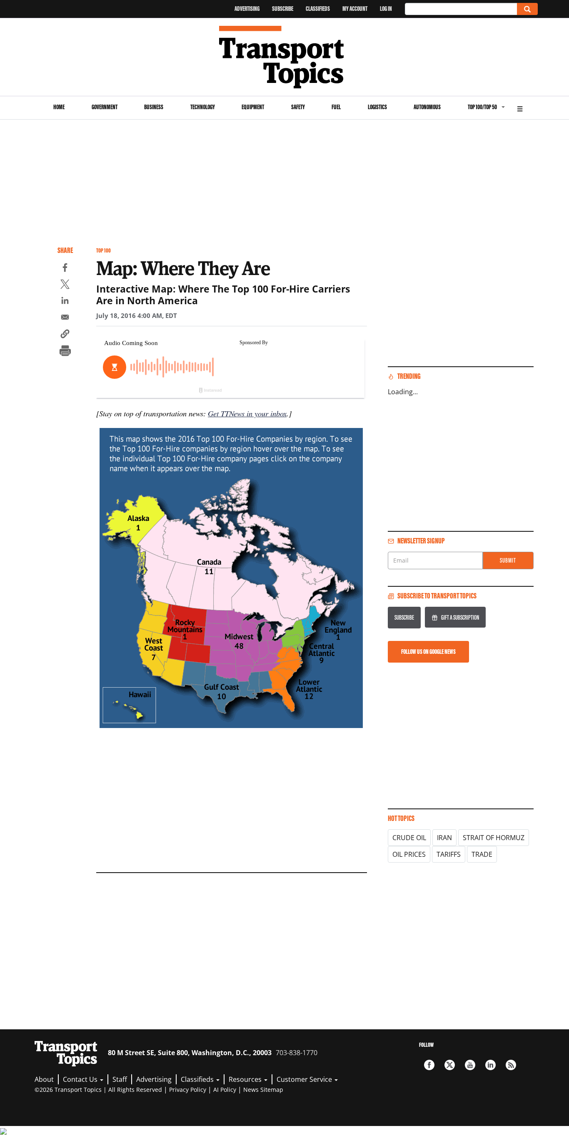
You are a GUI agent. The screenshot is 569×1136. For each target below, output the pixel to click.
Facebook (429, 1065)
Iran (444, 837)
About (44, 1079)
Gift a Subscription (460, 617)
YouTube (470, 1065)
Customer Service (305, 1079)
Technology (202, 107)
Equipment (253, 107)
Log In (386, 9)
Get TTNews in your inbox (247, 413)
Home (59, 107)
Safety (298, 107)
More (520, 107)
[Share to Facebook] (65, 268)
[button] (65, 335)
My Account (354, 9)
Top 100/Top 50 (482, 107)
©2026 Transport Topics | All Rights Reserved (98, 1089)
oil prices (409, 854)
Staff (119, 1079)
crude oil (409, 837)
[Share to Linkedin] (65, 301)
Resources (246, 1079)
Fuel (336, 107)
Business (153, 107)
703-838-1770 (296, 1052)
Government (104, 107)
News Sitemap (263, 1089)
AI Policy (224, 1089)
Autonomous (427, 107)
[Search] (527, 9)
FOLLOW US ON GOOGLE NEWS (428, 652)
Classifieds (318, 9)
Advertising (247, 9)
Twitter (449, 1065)
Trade (482, 854)
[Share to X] (65, 285)
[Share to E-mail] (65, 318)
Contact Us (81, 1079)
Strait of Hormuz (493, 837)
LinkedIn (490, 1065)
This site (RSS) (511, 1065)
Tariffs (449, 854)
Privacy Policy (187, 1089)
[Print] (65, 351)
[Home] (284, 57)
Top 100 (103, 250)
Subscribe (282, 9)
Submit (508, 560)
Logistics (377, 107)
